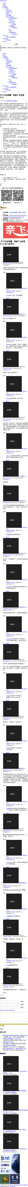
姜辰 (20, 659)
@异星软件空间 (10, 916)
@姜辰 (8, 695)
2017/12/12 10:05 (7, 315)
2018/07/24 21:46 (7, 885)
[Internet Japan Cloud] (10, 1173)
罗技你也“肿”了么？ (8, 1042)
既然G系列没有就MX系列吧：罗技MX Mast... (15, 1035)
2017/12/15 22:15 (7, 418)
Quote (13, 1010)
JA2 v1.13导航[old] (11, 37)
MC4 (20, 716)
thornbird (21, 553)
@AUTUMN (9, 638)
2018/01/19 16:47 (10, 530)
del (3, 1010)
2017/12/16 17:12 (7, 477)
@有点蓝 (8, 398)
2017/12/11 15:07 (7, 263)
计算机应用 (12, 32)
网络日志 (14, 27)
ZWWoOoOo (3, 0)
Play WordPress (13, 18)
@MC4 (8, 748)
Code (10, 1010)
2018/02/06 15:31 (7, 717)
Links (4, 41)
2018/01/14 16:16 (7, 502)
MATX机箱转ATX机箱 (9, 1045)
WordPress (9, 10)
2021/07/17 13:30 (7, 985)
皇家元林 (21, 500)
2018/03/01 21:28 (10, 804)
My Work (8, 40)
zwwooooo (24, 288)
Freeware (14, 34)
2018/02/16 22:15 (10, 743)
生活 (10, 31)
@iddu (8, 965)
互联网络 (11, 26)
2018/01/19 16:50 (10, 582)
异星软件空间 (22, 882)
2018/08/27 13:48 (10, 911)
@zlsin (8, 295)
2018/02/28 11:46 (7, 830)
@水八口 (8, 455)
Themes (5, 6)
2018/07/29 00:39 (7, 936)
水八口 (20, 417)
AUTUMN (21, 607)
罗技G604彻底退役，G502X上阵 (12, 1038)
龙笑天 (20, 314)
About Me (5, 38)
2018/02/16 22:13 (10, 634)
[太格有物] (5, 1183)
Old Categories (10, 16)
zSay (4, 4)
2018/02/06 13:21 (7, 660)
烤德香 (20, 768)
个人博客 (21, 476)
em (2, 1010)
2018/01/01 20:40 (10, 394)
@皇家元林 (9, 534)
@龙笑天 (8, 344)
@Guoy (8, 862)
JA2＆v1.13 (9, 12)
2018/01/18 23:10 (7, 554)
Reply (4, 272)
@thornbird (9, 586)
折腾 (7, 13)
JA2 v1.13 (5, 35)
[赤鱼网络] (15, 1183)
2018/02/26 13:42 (7, 770)
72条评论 (14, 100)
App (7, 9)
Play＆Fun (12, 22)
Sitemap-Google (18, 1185)
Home (4, 3)
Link (7, 1010)
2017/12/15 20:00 (7, 368)
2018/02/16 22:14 (10, 691)
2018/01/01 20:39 (10, 291)
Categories (5, 7)
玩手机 (14, 24)
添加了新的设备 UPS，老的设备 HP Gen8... (15, 1048)
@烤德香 (8, 808)
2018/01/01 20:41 (10, 451)
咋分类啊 (8, 15)
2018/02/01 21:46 (7, 608)
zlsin (20, 262)
